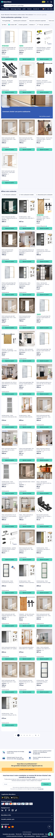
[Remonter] (49, 826)
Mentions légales (27, 834)
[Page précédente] (15, 735)
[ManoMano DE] (9, 827)
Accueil (2, 14)
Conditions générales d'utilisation (14, 836)
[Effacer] (51, 5)
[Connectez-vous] (47, 1)
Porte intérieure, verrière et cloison (17, 14)
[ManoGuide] (50, 834)
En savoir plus (40, 788)
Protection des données (38, 834)
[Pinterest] (9, 810)
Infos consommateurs (29, 836)
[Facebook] (6, 810)
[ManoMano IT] (2, 827)
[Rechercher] (5, 6)
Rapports (38, 836)
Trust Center (48, 834)
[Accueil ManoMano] (21, 1)
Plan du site (19, 834)
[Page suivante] (38, 735)
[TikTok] (16, 810)
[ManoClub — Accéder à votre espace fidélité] (43, 1)
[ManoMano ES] (12, 827)
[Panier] (51, 1)
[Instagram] (12, 810)
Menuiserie (7, 14)
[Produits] (2, 5)
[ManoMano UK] (6, 827)
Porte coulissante (29, 14)
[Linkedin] (2, 810)
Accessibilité (45, 836)
